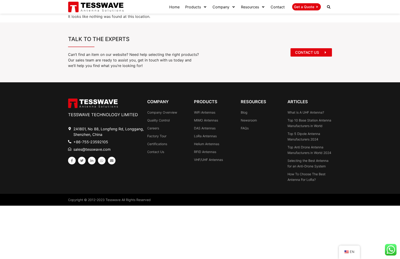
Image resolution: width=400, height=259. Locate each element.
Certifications (157, 144)
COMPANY (158, 101)
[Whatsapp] (102, 160)
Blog (244, 112)
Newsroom (249, 120)
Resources (250, 7)
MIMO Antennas (206, 120)
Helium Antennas (206, 144)
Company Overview (162, 112)
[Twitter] (82, 160)
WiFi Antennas (204, 112)
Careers (153, 128)
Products (193, 7)
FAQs (245, 128)
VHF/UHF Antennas (208, 160)
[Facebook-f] (72, 160)
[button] (328, 7)
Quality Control (158, 120)
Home (174, 7)
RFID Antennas (205, 152)
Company (220, 7)
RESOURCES (253, 101)
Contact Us (155, 152)
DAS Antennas (205, 128)
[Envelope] (112, 160)
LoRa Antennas (205, 136)
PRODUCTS (205, 101)
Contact (278, 7)
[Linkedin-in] (92, 160)
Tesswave (113, 200)
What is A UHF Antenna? (306, 112)
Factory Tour (156, 136)
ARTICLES (298, 101)
